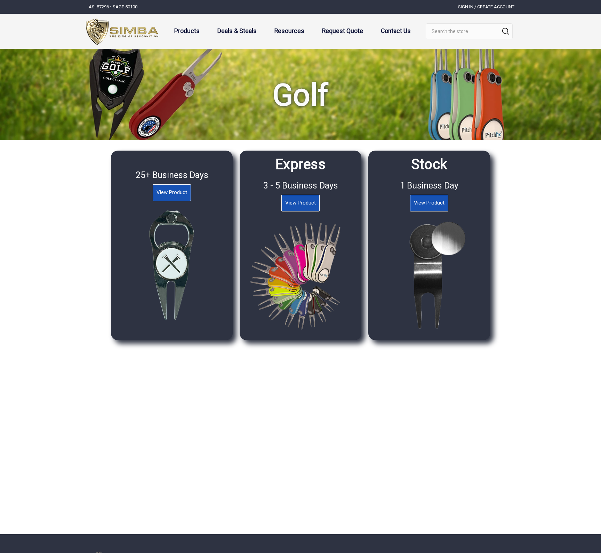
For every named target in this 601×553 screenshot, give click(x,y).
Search (505, 31)
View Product (172, 192)
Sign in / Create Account (486, 6)
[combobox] (469, 31)
